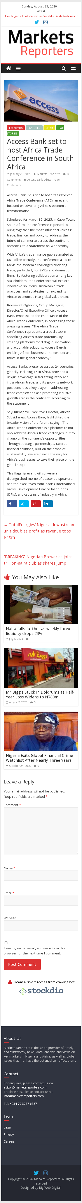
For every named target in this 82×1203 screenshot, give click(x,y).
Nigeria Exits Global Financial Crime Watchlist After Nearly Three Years (39, 758)
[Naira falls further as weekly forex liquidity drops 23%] (41, 587)
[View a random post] (73, 68)
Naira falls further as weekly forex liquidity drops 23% (38, 631)
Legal (7, 1127)
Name (9, 868)
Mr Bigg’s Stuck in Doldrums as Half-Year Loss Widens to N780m (40, 694)
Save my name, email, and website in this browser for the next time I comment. (34, 950)
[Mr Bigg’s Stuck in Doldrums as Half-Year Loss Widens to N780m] (41, 650)
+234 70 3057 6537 (23, 1103)
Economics (16, 128)
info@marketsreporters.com (24, 1096)
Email (9, 893)
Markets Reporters (49, 174)
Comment (12, 805)
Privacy (9, 1134)
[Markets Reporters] (9, 68)
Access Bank (35, 180)
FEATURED (34, 128)
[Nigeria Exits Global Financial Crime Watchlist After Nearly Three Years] (41, 714)
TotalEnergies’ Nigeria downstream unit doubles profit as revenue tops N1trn (39, 531)
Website (10, 918)
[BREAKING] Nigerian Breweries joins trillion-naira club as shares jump (38, 560)
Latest (49, 128)
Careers (9, 1141)
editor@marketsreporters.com (25, 1087)
